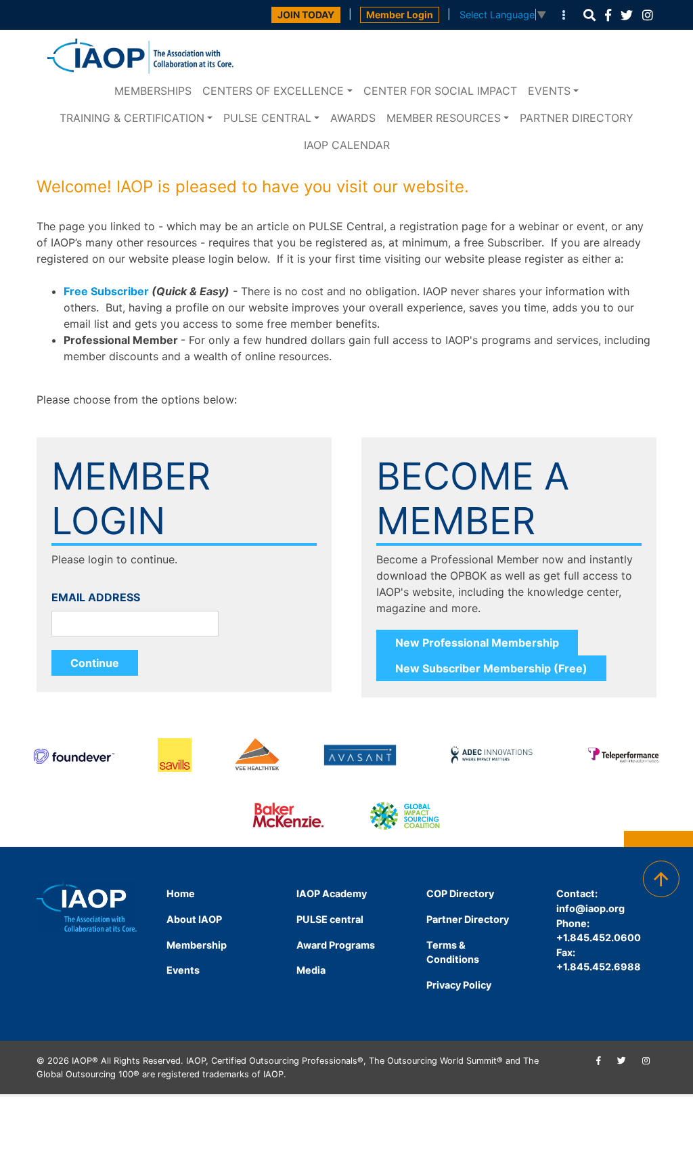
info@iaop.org (590, 908)
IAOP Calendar (347, 145)
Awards (353, 118)
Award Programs (335, 945)
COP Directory (460, 893)
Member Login (399, 14)
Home (180, 893)
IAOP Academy (331, 893)
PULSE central (267, 118)
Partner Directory (576, 118)
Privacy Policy (458, 985)
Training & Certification (132, 118)
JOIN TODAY (305, 14)
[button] (589, 15)
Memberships (153, 91)
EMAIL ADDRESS (95, 597)
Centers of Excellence (273, 91)
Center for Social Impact (440, 91)
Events (549, 91)
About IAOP (194, 919)
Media (311, 970)
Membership (196, 945)
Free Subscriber (106, 291)
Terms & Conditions (452, 952)
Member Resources (443, 118)
